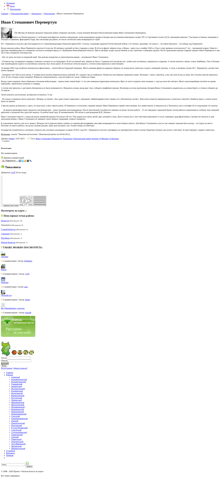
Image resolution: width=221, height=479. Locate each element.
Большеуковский (18, 382)
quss (26, 287)
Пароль (4, 360)
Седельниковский (19, 432)
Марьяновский (17, 402)
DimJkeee (28, 261)
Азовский (15, 377)
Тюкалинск (36, 14)
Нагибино (5, 238)
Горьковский (16, 384)
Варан (3, 269)
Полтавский (16, 425)
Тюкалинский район (20, 14)
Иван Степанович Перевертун (49, 139)
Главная (4, 14)
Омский (14, 421)
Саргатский (16, 430)
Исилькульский (18, 389)
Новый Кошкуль (8, 242)
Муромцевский (18, 407)
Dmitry (12, 139)
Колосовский (17, 393)
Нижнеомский (17, 412)
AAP (13, 172)
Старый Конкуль (8, 229)
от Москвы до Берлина (109, 139)
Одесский (15, 416)
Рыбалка (4, 282)
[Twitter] (22, 160)
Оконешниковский (19, 419)
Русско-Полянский (19, 428)
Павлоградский (18, 423)
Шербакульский (18, 448)
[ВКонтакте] (20, 160)
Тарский (15, 437)
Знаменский (16, 386)
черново (4, 257)
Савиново (5, 234)
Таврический (17, 435)
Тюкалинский (17, 442)
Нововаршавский (18, 414)
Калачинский (17, 391)
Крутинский (16, 398)
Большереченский (19, 379)
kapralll (28, 313)
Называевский (17, 409)
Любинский (16, 400)
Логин (4, 358)
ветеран (95, 139)
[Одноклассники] (25, 160)
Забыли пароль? (20, 368)
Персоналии (49, 14)
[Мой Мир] (28, 160)
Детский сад (6, 295)
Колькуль (5, 221)
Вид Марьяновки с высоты (13, 308)
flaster (27, 300)
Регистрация (6, 368)
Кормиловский (17, 396)
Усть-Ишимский (18, 444)
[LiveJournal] (30, 160)
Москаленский (17, 405)
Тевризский (16, 439)
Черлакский (16, 446)
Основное (10, 3)
